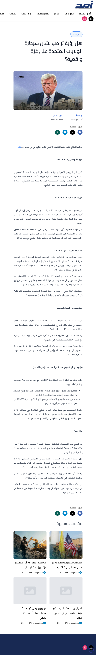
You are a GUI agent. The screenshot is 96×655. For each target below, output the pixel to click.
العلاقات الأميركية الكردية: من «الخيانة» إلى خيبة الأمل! (66, 565)
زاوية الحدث (26, 14)
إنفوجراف (69, 14)
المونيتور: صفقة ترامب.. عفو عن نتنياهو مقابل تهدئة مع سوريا (67, 613)
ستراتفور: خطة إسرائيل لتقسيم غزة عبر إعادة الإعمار (30, 565)
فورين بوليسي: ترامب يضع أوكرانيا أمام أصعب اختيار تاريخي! (33, 613)
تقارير (57, 14)
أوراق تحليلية (85, 14)
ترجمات (12, 14)
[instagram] (84, 18)
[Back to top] (91, 650)
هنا (19, 146)
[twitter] (91, 18)
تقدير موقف (43, 14)
